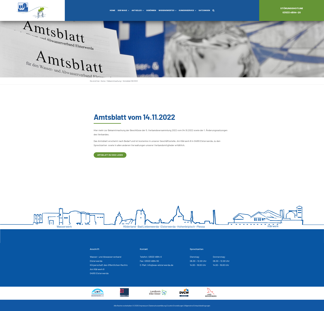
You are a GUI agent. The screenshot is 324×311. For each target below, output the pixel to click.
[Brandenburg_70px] (211, 289)
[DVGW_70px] (184, 289)
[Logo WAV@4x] (32, 3)
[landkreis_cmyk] (158, 289)
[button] (213, 10)
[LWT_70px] (97, 289)
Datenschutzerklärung (157, 306)
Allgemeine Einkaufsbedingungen (197, 306)
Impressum (143, 306)
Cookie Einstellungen (175, 306)
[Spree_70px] (124, 289)
